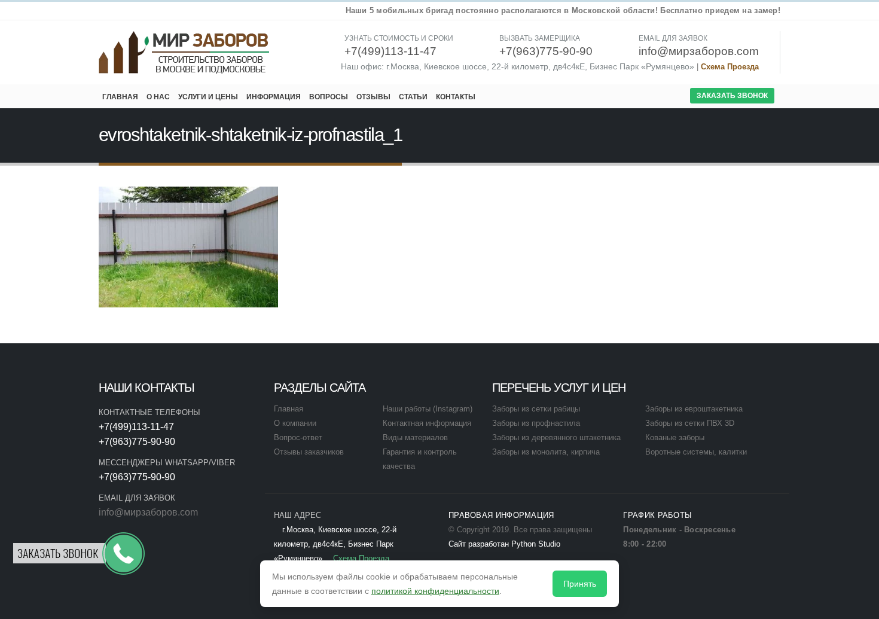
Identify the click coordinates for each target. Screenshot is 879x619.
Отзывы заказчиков (309, 452)
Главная (120, 97)
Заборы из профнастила (536, 423)
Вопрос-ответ (298, 438)
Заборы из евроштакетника (694, 409)
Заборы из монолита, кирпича (546, 452)
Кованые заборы (674, 438)
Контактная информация (427, 423)
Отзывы (373, 97)
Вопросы (328, 97)
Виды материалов (415, 438)
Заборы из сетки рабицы (536, 409)
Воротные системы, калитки (696, 452)
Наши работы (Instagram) (427, 409)
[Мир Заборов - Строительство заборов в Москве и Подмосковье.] (184, 52)
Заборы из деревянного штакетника (556, 438)
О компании (295, 423)
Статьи (413, 97)
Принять (579, 583)
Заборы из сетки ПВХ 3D (689, 423)
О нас (158, 97)
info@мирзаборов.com (148, 512)
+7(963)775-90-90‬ (137, 442)
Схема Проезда (730, 67)
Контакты (455, 97)
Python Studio (535, 544)
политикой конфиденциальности (435, 591)
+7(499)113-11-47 (136, 427)
